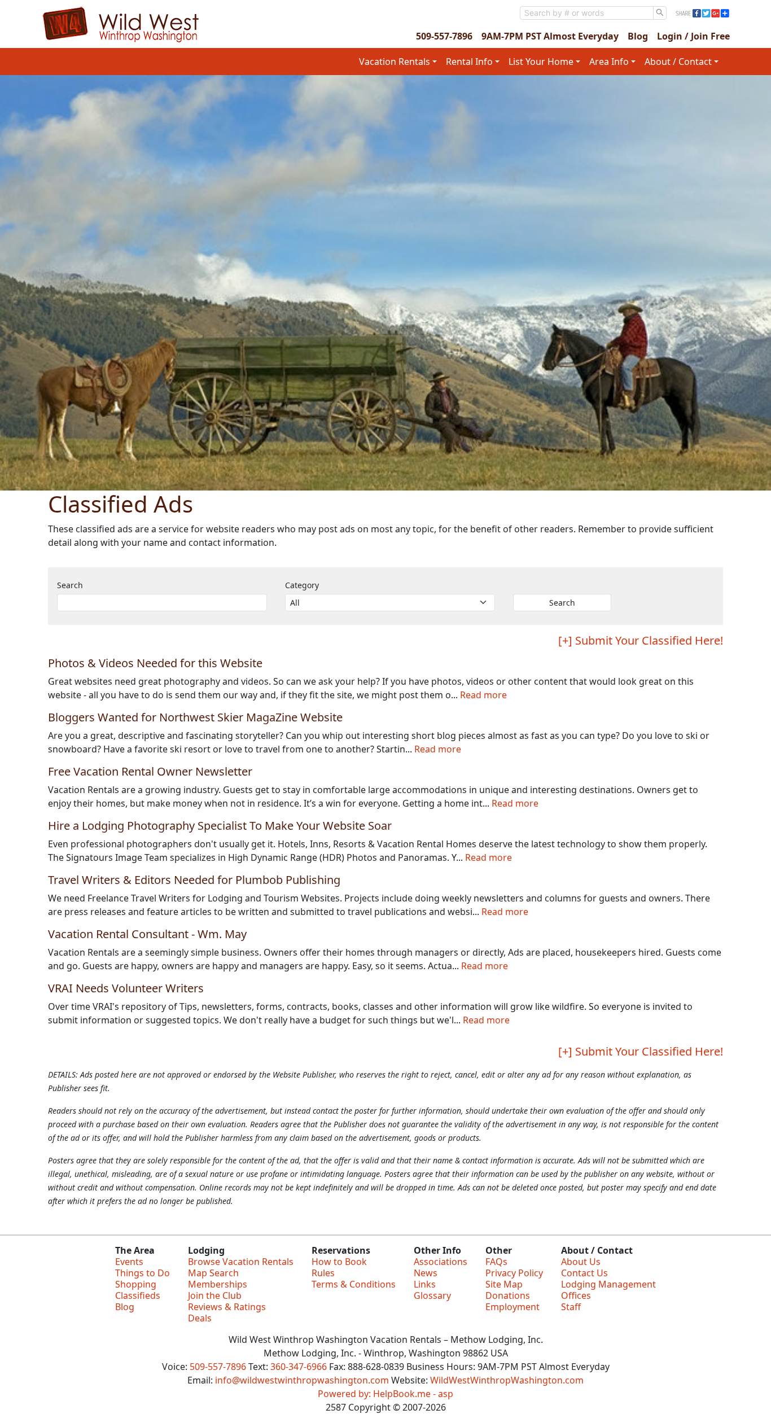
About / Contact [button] (678, 61)
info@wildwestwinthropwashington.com (302, 1380)
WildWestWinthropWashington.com (507, 1380)
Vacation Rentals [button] (394, 61)
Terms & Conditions (354, 1284)
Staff (571, 1307)
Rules (323, 1273)
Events (129, 1261)
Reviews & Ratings (227, 1307)
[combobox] (587, 13)
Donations (507, 1295)
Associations (440, 1261)
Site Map (504, 1284)
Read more (483, 695)
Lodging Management (608, 1284)
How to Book (339, 1261)
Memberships (217, 1284)
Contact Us (584, 1273)
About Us (581, 1261)
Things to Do (142, 1273)
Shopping (135, 1284)
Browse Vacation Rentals (240, 1261)
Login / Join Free (693, 36)
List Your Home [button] (541, 61)
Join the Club (215, 1295)
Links (425, 1284)
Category (302, 585)
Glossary (432, 1295)
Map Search (213, 1273)
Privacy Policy (514, 1273)
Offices (576, 1295)
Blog (638, 36)
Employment (512, 1307)
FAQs (496, 1261)
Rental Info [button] (469, 61)
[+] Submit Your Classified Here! (640, 640)
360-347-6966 (298, 1366)
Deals (200, 1318)
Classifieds (137, 1295)
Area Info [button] (609, 61)
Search (70, 585)
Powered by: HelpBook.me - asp (385, 1393)
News (425, 1273)
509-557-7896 (444, 36)
